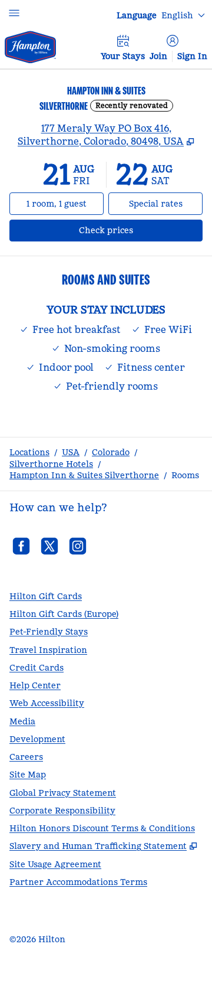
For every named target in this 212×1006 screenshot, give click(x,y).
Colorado (111, 452)
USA (71, 452)
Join (158, 56)
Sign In (192, 56)
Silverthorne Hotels (51, 464)
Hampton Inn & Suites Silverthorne (84, 475)
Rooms (185, 475)
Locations (29, 452)
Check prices (137, 230)
